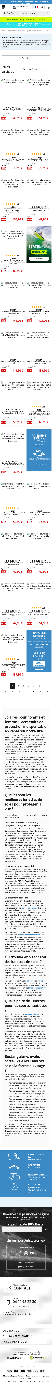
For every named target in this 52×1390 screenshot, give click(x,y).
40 (13, 691)
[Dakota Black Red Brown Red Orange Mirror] (39, 593)
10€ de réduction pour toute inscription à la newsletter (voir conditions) (26, 3)
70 (34, 691)
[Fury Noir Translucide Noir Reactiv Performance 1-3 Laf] (13, 189)
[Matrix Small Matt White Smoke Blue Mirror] (13, 493)
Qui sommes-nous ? (17, 1336)
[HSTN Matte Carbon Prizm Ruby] (39, 292)
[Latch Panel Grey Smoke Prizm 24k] (13, 292)
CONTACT (22, 1288)
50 (20, 691)
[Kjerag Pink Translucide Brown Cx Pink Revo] (13, 392)
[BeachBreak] (39, 244)
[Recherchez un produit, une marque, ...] (48, 13)
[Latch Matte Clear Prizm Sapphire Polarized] (39, 342)
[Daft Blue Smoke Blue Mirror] (39, 543)
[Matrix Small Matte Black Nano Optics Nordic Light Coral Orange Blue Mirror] (39, 392)
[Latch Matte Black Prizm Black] (13, 342)
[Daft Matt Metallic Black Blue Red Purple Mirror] (39, 90)
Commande (11, 1330)
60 (27, 691)
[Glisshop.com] (14, 1358)
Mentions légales (10, 1376)
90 (48, 691)
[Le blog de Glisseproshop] (26, 1267)
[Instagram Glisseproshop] (26, 1253)
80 (41, 691)
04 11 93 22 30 (24, 1301)
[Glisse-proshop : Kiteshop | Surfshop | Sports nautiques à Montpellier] (20, 7)
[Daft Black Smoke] (13, 90)
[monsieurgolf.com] (38, 1358)
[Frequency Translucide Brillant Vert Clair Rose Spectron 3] (13, 241)
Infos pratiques (15, 1341)
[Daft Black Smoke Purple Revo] (13, 543)
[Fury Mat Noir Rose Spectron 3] (13, 139)
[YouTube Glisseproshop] (32, 1253)
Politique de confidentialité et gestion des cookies (33, 1377)
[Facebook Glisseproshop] (20, 1253)
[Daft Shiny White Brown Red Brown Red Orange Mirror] (13, 593)
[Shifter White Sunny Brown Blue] (39, 493)
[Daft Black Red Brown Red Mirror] (39, 189)
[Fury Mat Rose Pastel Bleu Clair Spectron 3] (39, 139)
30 (6, 691)
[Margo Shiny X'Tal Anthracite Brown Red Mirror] (13, 444)
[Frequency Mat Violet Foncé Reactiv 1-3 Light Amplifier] (13, 645)
